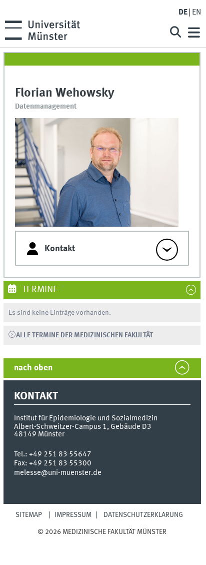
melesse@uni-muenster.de (58, 473)
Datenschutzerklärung (143, 514)
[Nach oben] (102, 541)
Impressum (73, 514)
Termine (39, 289)
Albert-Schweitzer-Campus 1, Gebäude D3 (83, 427)
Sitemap (29, 514)
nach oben (33, 368)
